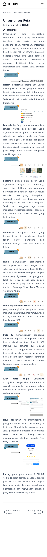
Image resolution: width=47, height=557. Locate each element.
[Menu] (42, 4)
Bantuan (7, 12)
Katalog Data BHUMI (34, 512)
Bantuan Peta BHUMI (13, 512)
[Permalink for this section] (18, 30)
